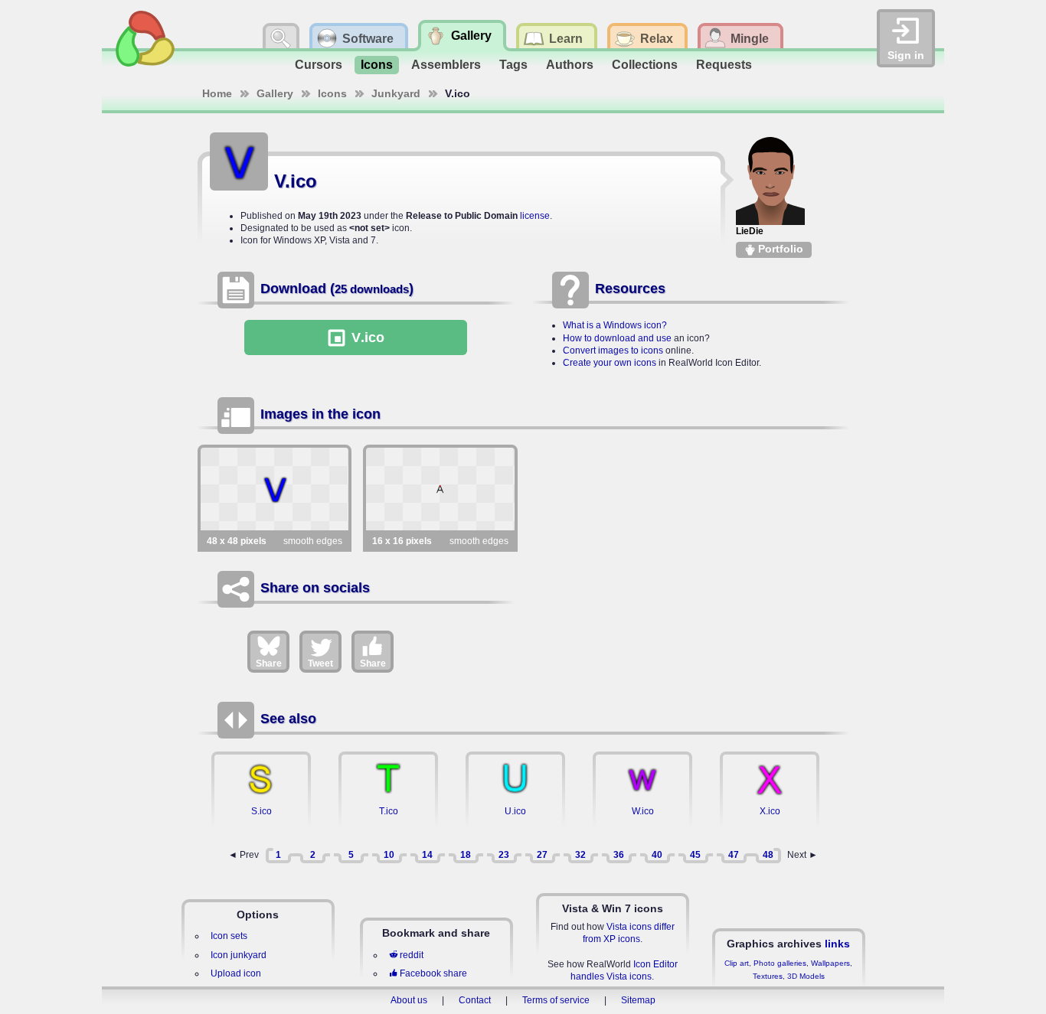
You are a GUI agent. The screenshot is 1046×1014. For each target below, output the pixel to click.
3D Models (806, 976)
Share (269, 663)
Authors (569, 64)
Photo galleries (779, 963)
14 (427, 854)
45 (695, 854)
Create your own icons (609, 362)
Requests (724, 64)
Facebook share (433, 973)
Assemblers (446, 64)
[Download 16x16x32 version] (440, 489)
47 (733, 854)
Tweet (320, 663)
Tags (513, 64)
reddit (411, 955)
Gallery (275, 93)
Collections (645, 64)
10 (389, 854)
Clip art (736, 963)
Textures (768, 976)
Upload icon (236, 973)
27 (542, 854)
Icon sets (229, 936)
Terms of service (556, 1000)
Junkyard (395, 93)
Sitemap (638, 1000)
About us (409, 1000)
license (535, 215)
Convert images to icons (613, 350)
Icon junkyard (238, 955)
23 (503, 854)
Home (217, 93)
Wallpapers (830, 963)
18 (465, 854)
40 (657, 854)
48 (768, 854)
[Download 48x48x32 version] (274, 489)
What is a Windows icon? (615, 325)
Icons (377, 64)
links (837, 943)
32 (580, 854)
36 (618, 854)
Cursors (318, 64)
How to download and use (617, 338)
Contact (475, 1000)
